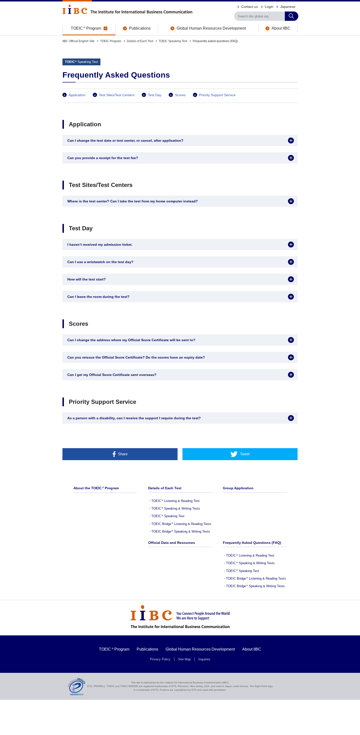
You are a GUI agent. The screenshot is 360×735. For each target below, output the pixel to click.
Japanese (287, 7)
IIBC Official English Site (78, 41)
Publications (147, 649)
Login (269, 7)
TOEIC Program (110, 41)
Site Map (184, 659)
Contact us (249, 7)
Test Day (154, 95)
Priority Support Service (217, 95)
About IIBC (251, 649)
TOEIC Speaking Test (173, 41)
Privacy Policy (160, 659)
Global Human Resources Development (200, 649)
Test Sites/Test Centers (116, 95)
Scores (180, 95)
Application (77, 95)
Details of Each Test (140, 41)
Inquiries (204, 659)
